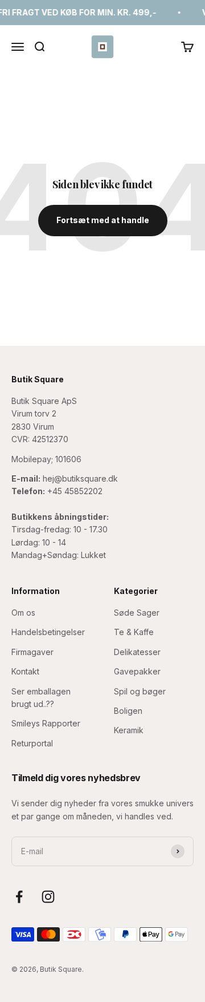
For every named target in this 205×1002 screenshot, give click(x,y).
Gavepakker (137, 671)
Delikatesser (137, 652)
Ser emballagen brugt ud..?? (41, 697)
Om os (23, 612)
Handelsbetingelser (48, 632)
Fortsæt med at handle (102, 220)
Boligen (128, 711)
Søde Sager (136, 612)
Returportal (32, 743)
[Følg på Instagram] (48, 896)
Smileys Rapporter (45, 723)
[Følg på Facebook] (19, 896)
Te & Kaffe (134, 632)
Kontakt (25, 671)
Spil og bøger (140, 691)
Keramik (129, 730)
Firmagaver (32, 652)
